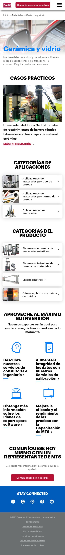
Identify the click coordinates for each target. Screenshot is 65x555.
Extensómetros (33, 279)
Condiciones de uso (32, 531)
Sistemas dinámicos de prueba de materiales (38, 265)
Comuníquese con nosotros (33, 4)
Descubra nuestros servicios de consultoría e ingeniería (15, 367)
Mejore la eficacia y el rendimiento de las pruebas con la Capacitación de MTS (48, 418)
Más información (17, 143)
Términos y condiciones (33, 536)
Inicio (6, 15)
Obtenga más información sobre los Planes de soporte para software (15, 415)
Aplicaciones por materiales (33, 211)
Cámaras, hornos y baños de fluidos (39, 294)
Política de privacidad (32, 526)
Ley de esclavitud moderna (32, 540)
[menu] (59, 5)
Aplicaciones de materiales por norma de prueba (39, 196)
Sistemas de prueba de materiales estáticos (37, 250)
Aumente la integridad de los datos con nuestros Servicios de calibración (48, 369)
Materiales (17, 15)
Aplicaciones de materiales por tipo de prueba (37, 181)
